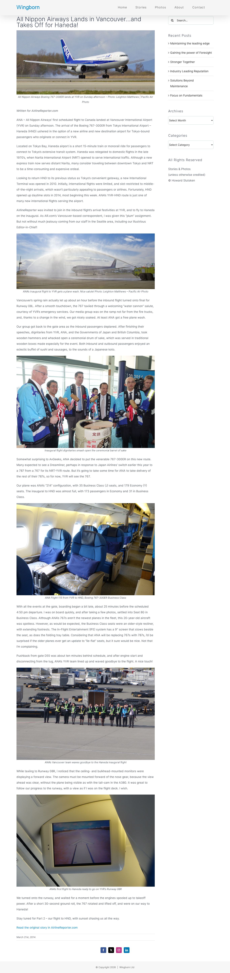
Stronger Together (182, 62)
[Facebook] (103, 950)
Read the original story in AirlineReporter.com (47, 927)
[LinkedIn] (126, 950)
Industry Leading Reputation (189, 71)
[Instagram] (119, 950)
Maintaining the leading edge (190, 43)
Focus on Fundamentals (186, 95)
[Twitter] (111, 950)
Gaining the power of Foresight (191, 52)
